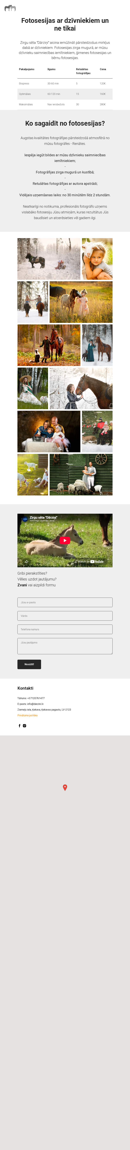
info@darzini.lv (35, 703)
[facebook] (20, 726)
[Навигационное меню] (124, 8)
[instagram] (24, 726)
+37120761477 (36, 698)
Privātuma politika (27, 715)
